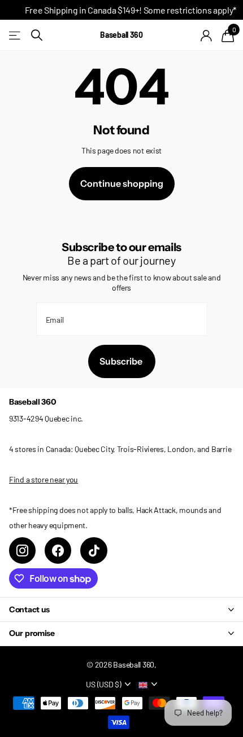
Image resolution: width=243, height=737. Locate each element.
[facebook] (58, 550)
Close (121, 609)
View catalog (15, 35)
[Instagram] (22, 550)
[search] (36, 35)
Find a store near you (43, 479)
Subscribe (121, 361)
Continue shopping (121, 183)
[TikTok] (93, 550)
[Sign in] (206, 35)
